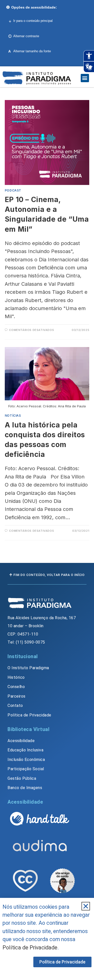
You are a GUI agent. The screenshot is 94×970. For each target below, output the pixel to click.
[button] (85, 78)
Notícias (13, 415)
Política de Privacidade (30, 947)
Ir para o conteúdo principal (33, 21)
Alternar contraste (26, 36)
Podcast (13, 190)
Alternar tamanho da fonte (29, 51)
